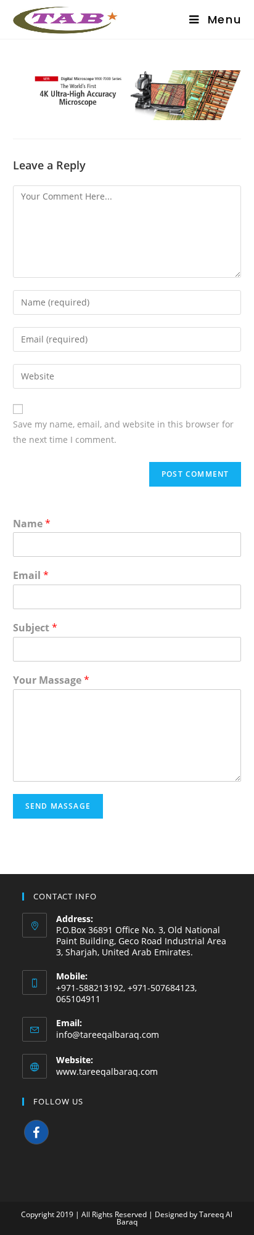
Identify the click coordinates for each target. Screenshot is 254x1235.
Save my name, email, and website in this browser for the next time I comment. (123, 431)
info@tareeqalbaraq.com (107, 1034)
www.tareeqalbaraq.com (107, 1071)
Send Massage (58, 806)
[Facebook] (36, 1132)
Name (32, 523)
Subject (35, 628)
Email (31, 575)
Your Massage (51, 680)
